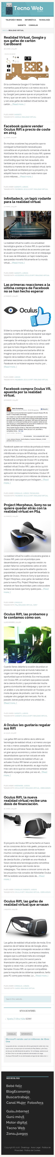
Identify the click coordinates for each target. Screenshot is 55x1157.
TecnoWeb (27, 8)
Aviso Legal (36, 1147)
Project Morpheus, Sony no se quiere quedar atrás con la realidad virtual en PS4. (27, 508)
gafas (17, 988)
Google (18, 117)
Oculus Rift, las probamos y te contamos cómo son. (26, 615)
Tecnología (34, 493)
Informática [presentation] (26, 1034)
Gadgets (17, 114)
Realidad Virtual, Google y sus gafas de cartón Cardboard (25, 41)
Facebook (19, 189)
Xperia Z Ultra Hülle (16, 1019)
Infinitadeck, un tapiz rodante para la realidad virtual (27, 200)
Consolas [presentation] (12, 1034)
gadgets (18, 716)
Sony (35, 605)
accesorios (19, 275)
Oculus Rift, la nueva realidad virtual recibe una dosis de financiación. (25, 800)
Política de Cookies (32, 1150)
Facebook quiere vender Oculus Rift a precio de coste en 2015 (27, 129)
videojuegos (45, 788)
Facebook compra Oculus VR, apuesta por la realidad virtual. (27, 392)
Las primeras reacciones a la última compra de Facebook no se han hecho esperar (27, 288)
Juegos (25, 187)
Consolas (18, 493)
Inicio (5, 30)
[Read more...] (18, 104)
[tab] (10, 1034)
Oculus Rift (28, 189)
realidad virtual (29, 117)
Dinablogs (25, 1147)
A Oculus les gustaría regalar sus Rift (27, 726)
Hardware (18, 786)
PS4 (16, 605)
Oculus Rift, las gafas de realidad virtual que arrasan (26, 902)
